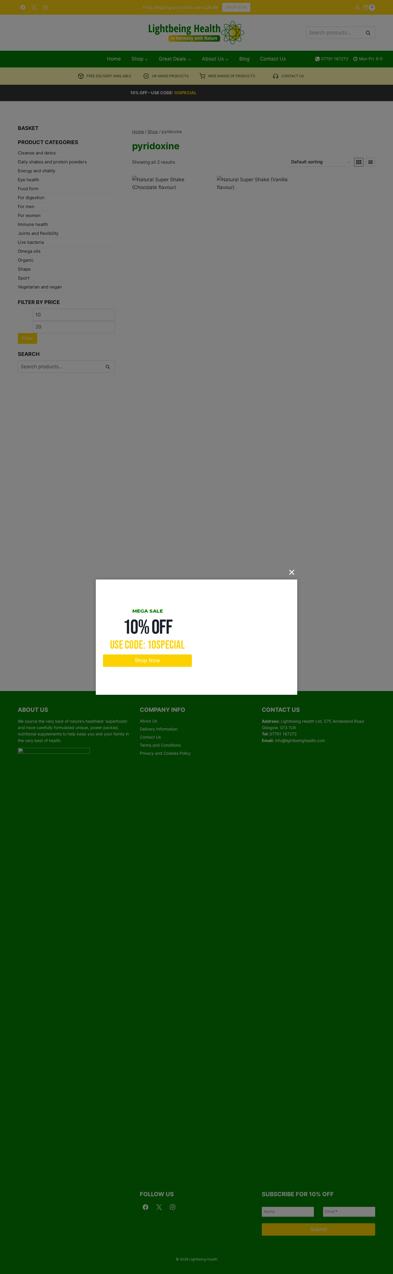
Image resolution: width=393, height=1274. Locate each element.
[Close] (291, 572)
